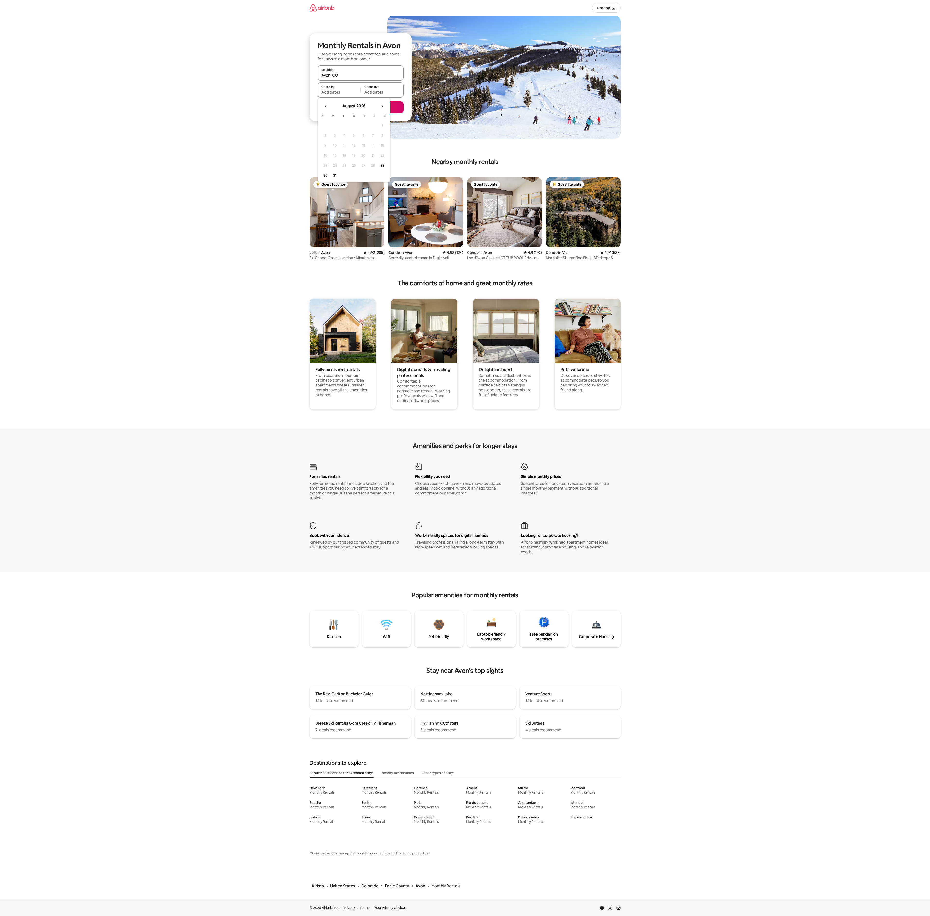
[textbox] (339, 92)
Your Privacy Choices (390, 908)
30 (325, 175)
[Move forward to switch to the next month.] (382, 106)
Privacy (349, 908)
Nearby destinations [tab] (397, 773)
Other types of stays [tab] (438, 773)
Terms (365, 908)
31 (335, 175)
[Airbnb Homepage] (322, 7)
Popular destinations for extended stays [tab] (342, 773)
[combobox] (360, 75)
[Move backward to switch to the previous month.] (326, 106)
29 (382, 165)
